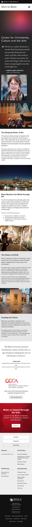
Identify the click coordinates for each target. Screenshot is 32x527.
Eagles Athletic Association (21, 477)
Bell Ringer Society (22, 483)
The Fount (19, 488)
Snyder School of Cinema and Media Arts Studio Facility (23, 458)
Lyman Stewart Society (23, 474)
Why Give (4, 450)
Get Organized (4, 476)
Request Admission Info (17, 516)
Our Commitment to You (7, 454)
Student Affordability (22, 454)
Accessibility (20, 521)
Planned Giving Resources (5, 472)
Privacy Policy (12, 521)
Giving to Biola (9, 518)
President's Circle (21, 472)
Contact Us (16, 441)
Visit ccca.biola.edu (16, 397)
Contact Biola (7, 516)
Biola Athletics (20, 464)
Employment (16, 518)
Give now (16, 425)
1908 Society (20, 486)
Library (26, 516)
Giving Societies (22, 468)
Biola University (11, 1)
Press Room (24, 518)
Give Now (16, 437)
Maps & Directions (16, 509)
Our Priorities (21, 450)
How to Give (16, 445)
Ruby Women (20, 481)
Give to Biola (9, 6)
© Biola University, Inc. (16, 511)
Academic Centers (21, 462)
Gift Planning (5, 468)
